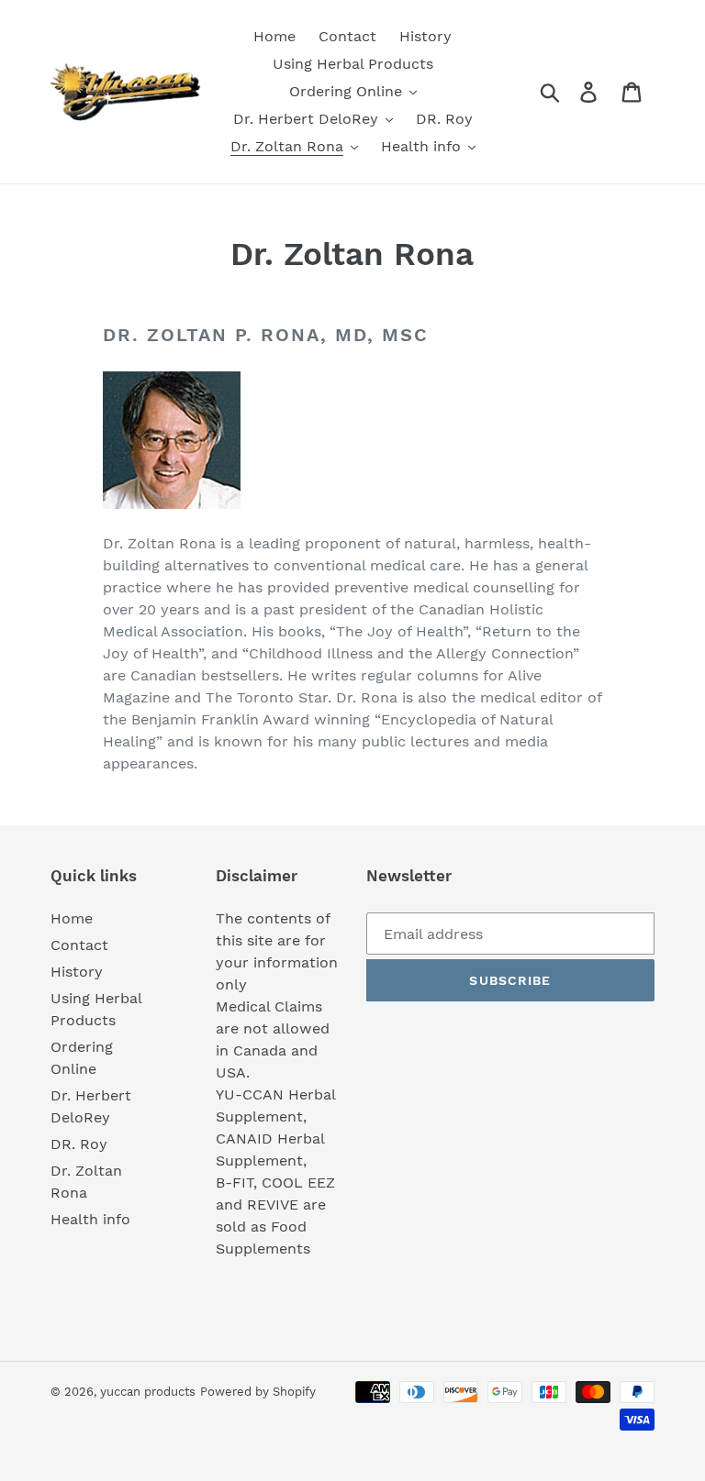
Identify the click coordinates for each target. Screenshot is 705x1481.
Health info (90, 1219)
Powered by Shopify (258, 1391)
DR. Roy (78, 1144)
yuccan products (148, 1391)
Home (71, 918)
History (76, 971)
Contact (79, 945)
